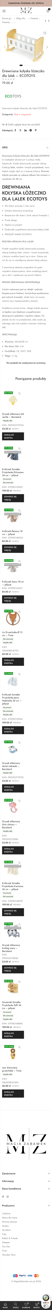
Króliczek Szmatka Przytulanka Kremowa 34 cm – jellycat (12, 886)
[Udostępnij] (22, 1289)
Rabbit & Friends (10, 1238)
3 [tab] (27, 65)
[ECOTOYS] (13, 96)
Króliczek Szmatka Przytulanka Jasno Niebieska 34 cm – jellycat (11, 699)
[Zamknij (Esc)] (30, 1289)
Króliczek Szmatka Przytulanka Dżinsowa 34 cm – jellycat (12, 472)
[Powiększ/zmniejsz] (6, 1289)
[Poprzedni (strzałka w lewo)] (9, 1295)
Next (47, 47)
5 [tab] (32, 65)
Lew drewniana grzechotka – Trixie (11, 1069)
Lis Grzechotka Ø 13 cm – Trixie (12, 634)
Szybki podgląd (19, 394)
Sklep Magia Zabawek (21, 18)
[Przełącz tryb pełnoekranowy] (14, 1289)
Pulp (4, 1234)
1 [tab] (21, 65)
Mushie (5, 1225)
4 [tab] (29, 65)
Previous (5, 47)
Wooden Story (9, 1254)
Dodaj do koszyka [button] (9, 436)
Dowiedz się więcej (10, 498)
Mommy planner (9, 1221)
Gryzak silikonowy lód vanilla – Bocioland (13, 415)
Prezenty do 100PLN (7, 22)
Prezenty (34, 18)
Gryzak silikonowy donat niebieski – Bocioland (11, 766)
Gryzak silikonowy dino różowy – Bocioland (11, 824)
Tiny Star (6, 1246)
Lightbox (45, 33)
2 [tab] (24, 65)
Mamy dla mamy (9, 1217)
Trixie (4, 1250)
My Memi (6, 1230)
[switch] (45, 1306)
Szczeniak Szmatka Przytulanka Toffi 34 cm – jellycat (11, 1005)
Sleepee (6, 1242)
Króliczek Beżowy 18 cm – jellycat (12, 532)
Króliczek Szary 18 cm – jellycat (13, 583)
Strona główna (7, 18)
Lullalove (6, 1213)
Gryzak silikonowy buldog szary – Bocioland (11, 948)
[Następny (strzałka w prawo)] (21, 1295)
